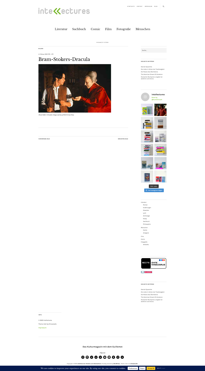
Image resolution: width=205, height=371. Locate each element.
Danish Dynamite (146, 67)
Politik (145, 230)
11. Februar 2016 (43, 54)
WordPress (116, 363)
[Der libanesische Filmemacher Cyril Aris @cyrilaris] (160, 110)
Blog (155, 6)
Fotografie (123, 29)
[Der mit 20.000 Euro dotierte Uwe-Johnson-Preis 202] (160, 176)
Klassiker (146, 210)
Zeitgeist (146, 233)
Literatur (61, 29)
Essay (145, 218)
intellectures (81, 363)
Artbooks (146, 244)
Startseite (131, 6)
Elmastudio (134, 363)
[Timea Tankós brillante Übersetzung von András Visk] (160, 123)
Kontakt (140, 6)
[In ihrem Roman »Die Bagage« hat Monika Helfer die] (160, 163)
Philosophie (147, 224)
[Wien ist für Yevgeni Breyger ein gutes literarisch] (147, 110)
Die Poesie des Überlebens (149, 72)
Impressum (148, 6)
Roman (145, 205)
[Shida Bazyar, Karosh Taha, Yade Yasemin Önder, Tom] (147, 150)
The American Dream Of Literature (152, 74)
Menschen (143, 29)
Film (108, 29)
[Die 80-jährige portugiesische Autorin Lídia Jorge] (147, 176)
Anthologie (146, 216)
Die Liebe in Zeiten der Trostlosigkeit (152, 69)
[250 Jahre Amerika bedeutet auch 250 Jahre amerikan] (147, 123)
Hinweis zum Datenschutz (93, 363)
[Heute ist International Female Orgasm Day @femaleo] (160, 150)
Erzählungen (147, 207)
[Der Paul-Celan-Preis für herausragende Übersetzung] (147, 163)
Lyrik (144, 213)
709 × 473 (50, 54)
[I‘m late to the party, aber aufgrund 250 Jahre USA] (147, 136)
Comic (95, 29)
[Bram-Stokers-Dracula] (74, 112)
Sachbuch (79, 29)
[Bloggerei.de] (146, 273)
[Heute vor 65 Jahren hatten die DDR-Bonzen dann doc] (160, 136)
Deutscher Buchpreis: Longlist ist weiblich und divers (151, 77)
